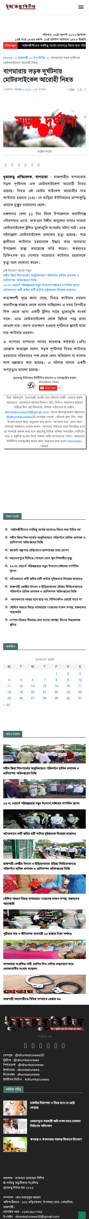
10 (80, 680)
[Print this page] (85, 89)
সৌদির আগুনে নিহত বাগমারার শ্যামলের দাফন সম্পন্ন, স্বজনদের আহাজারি (48, 609)
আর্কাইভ (10, 646)
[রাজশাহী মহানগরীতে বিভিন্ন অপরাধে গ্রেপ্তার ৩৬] (44, 984)
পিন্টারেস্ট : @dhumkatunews (23, 1065)
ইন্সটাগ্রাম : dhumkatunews (21, 1070)
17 (80, 686)
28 (44, 698)
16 (68, 686)
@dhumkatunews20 (21, 417)
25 (9, 698)
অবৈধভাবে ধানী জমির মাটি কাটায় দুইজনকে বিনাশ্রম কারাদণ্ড (39, 290)
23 (68, 692)
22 (56, 692)
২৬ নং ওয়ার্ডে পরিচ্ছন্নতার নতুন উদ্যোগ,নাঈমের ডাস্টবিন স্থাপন (41, 285)
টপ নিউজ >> (42, 58)
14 (44, 686)
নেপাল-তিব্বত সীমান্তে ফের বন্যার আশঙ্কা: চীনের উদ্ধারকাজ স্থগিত (45, 622)
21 (44, 692)
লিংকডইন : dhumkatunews (21, 1074)
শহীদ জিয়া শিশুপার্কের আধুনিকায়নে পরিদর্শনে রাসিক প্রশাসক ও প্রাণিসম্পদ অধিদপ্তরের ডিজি (48, 540)
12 (21, 686)
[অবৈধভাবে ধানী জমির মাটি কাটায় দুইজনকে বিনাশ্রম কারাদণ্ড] (44, 819)
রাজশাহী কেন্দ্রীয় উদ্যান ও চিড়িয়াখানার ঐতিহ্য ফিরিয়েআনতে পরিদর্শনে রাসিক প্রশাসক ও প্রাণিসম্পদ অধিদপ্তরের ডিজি (46, 589)
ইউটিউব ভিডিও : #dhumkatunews (26, 1079)
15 (56, 686)
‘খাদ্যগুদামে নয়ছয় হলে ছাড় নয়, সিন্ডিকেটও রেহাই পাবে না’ (46, 599)
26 (21, 698)
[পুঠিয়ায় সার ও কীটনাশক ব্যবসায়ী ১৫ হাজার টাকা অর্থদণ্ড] (44, 919)
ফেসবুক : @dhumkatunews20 (23, 1055)
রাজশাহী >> (26, 58)
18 (9, 692)
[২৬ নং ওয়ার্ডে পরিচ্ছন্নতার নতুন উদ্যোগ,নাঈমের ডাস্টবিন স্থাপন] (44, 788)
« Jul (6, 705)
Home (7, 58)
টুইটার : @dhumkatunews (21, 1060)
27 (32, 698)
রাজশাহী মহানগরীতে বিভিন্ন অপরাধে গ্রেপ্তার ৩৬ (32, 999)
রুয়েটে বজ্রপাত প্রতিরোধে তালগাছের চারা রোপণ (39, 550)
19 (21, 692)
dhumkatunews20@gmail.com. (28, 412)
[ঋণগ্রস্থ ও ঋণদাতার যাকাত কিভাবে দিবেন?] (15, 1144)
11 (9, 686)
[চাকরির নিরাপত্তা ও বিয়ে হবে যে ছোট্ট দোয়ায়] (15, 1108)
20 (32, 692)
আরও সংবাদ (13, 734)
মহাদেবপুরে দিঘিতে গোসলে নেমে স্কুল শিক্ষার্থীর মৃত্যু (41, 558)
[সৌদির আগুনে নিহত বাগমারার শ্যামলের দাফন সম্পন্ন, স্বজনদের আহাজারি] (44, 884)
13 (32, 686)
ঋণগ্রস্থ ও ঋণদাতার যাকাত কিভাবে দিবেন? (56, 1139)
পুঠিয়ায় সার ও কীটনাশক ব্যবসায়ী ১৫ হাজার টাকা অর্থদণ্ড (37, 934)
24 (80, 692)
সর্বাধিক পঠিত (13, 1089)
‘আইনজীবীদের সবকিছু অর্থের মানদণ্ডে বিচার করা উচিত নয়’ (45, 530)
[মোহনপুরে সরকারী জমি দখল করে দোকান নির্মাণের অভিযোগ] (15, 1126)
